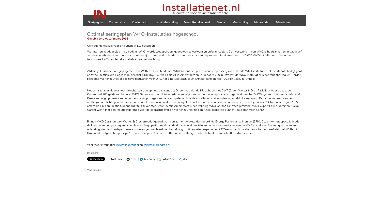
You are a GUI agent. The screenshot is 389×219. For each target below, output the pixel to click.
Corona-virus (117, 22)
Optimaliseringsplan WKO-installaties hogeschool (142, 34)
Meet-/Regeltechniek (197, 22)
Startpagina (95, 22)
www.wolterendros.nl (157, 144)
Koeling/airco (140, 22)
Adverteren (283, 22)
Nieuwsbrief (261, 22)
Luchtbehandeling (166, 22)
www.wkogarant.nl (127, 144)
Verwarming (240, 22)
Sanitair (222, 22)
